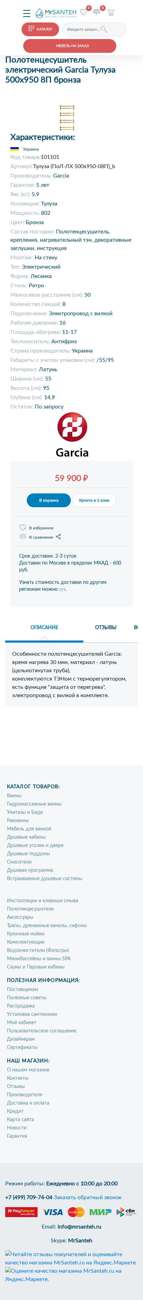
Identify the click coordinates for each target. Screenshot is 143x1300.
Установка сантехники (32, 1014)
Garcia (61, 176)
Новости (16, 1128)
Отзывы (16, 1086)
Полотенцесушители (30, 909)
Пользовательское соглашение (41, 1031)
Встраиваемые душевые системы (44, 878)
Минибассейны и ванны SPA (38, 958)
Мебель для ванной (29, 829)
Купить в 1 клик (94, 500)
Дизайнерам (21, 1039)
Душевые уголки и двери (35, 845)
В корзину (49, 500)
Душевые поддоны (28, 853)
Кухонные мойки (25, 934)
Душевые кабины (26, 837)
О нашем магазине (28, 1070)
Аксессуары (20, 917)
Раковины (18, 820)
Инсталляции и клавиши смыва (42, 900)
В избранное (41, 528)
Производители (24, 1094)
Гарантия (17, 1136)
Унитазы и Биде (25, 812)
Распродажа (21, 1006)
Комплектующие (25, 942)
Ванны (14, 795)
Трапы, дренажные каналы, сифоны (47, 925)
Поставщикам (22, 989)
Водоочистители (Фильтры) (38, 950)
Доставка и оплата (28, 1103)
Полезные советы (27, 997)
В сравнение (41, 537)
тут (62, 589)
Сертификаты (22, 1047)
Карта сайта (20, 1119)
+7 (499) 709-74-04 (28, 1197)
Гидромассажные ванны (34, 804)
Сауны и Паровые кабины (36, 967)
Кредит (15, 1111)
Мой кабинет (21, 1022)
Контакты (17, 1078)
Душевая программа (30, 870)
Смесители (19, 862)
